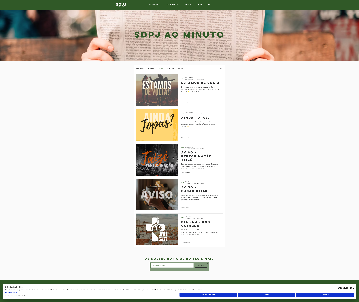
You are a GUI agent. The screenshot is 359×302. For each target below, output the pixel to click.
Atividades (151, 69)
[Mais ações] (220, 78)
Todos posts (140, 69)
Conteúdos (170, 69)
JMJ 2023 (181, 69)
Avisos (160, 69)
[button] (221, 69)
